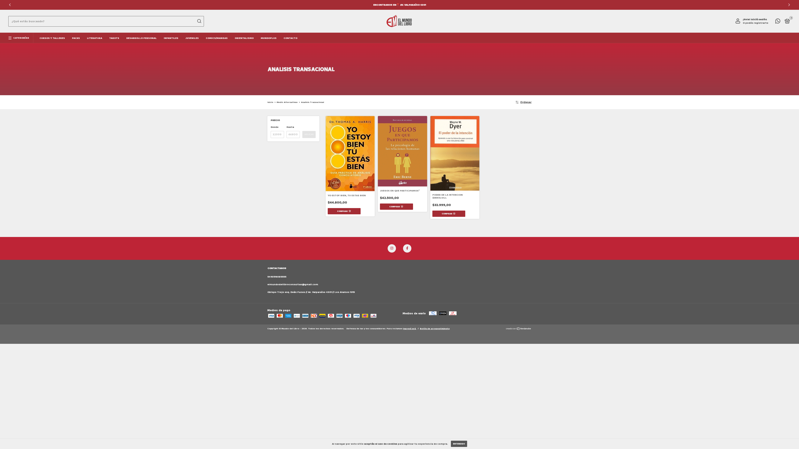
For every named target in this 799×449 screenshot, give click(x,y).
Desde (274, 127)
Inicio (270, 102)
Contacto (290, 38)
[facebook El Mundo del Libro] (407, 248)
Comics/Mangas (217, 38)
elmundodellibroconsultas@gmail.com (292, 284)
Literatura (94, 38)
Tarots (114, 38)
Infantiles (171, 38)
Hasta (290, 127)
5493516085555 (276, 277)
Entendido (459, 443)
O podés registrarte (755, 23)
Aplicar (309, 134)
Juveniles (192, 38)
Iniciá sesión (759, 19)
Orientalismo (244, 38)
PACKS (76, 38)
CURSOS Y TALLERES (52, 38)
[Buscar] (199, 21)
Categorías (21, 38)
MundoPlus (269, 38)
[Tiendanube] (519, 329)
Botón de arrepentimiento (435, 328)
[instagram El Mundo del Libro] (392, 248)
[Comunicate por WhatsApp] (777, 22)
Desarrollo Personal (141, 38)
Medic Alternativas (287, 102)
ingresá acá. (409, 328)
